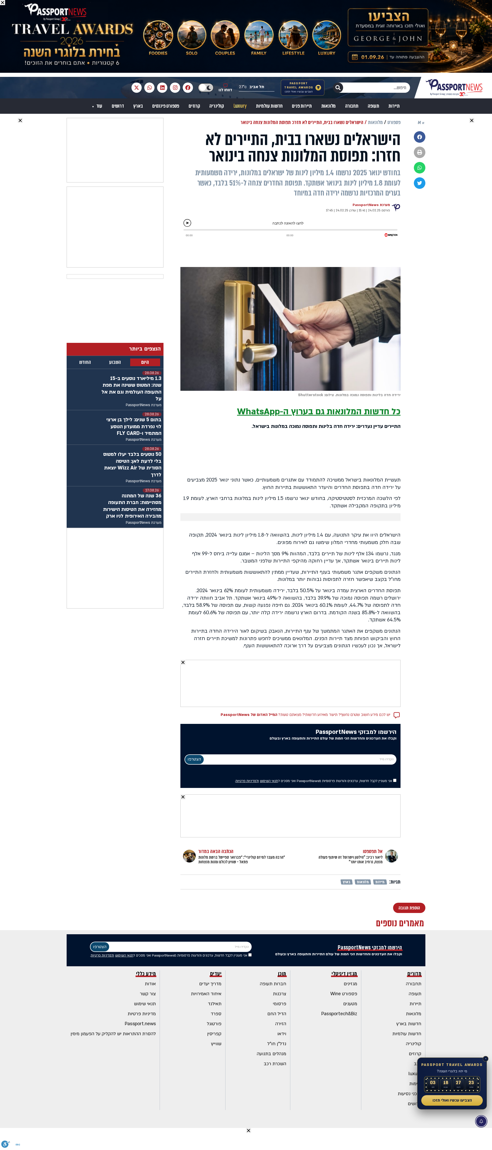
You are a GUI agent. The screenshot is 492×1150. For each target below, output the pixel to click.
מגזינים (350, 984)
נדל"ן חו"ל (276, 1044)
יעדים (216, 973)
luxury (414, 1074)
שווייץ (216, 1044)
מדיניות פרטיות (142, 1014)
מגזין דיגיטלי (344, 973)
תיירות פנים (302, 106)
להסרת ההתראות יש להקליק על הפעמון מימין (113, 1034)
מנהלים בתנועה (271, 1054)
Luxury (240, 106)
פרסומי (279, 1004)
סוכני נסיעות (409, 1094)
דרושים (118, 106)
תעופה (373, 106)
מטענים (350, 1004)
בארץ (138, 106)
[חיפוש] (338, 88)
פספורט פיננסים (165, 106)
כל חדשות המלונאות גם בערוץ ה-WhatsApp (319, 411)
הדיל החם (276, 1014)
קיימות (415, 1084)
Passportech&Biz (339, 1014)
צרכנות (279, 994)
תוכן (282, 973)
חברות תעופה (273, 984)
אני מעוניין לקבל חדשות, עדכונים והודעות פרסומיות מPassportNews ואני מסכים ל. (314, 781)
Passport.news (140, 1024)
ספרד (216, 1014)
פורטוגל (214, 1024)
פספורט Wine (343, 994)
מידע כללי (146, 973)
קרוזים (194, 106)
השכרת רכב (275, 1064)
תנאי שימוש (145, 1004)
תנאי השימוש (269, 781)
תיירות (394, 106)
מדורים (414, 973)
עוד (98, 106)
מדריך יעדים (210, 984)
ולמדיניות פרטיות (247, 781)
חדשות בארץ (408, 1024)
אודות (150, 984)
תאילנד (214, 1004)
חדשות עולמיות (269, 106)
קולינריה (216, 106)
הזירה (280, 1024)
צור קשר (148, 994)
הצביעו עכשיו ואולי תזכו (452, 1100)
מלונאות (328, 106)
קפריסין (214, 1034)
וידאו (281, 1034)
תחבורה (351, 106)
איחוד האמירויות (206, 994)
